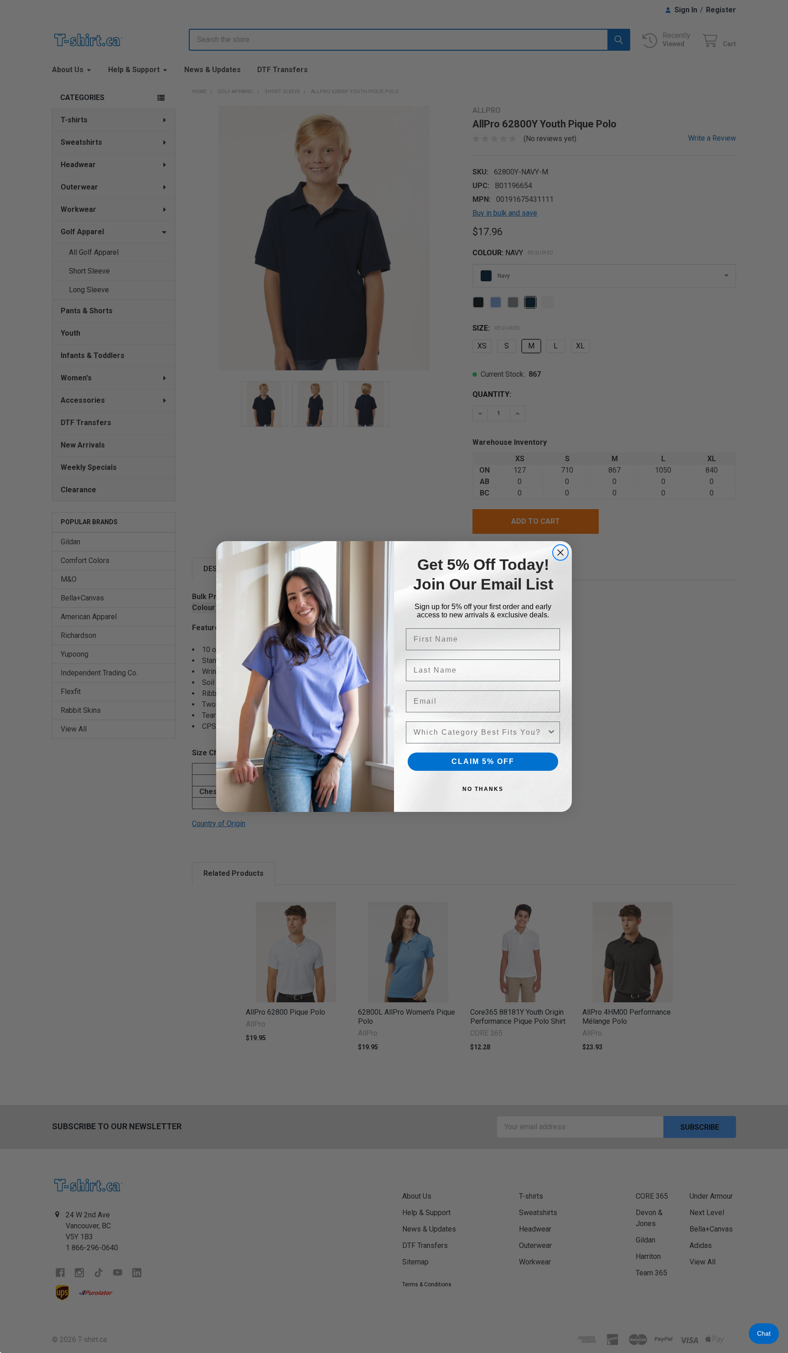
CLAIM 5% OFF (482, 761)
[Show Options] (551, 732)
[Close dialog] (560, 552)
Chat (764, 1333)
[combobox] (480, 732)
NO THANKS (482, 789)
